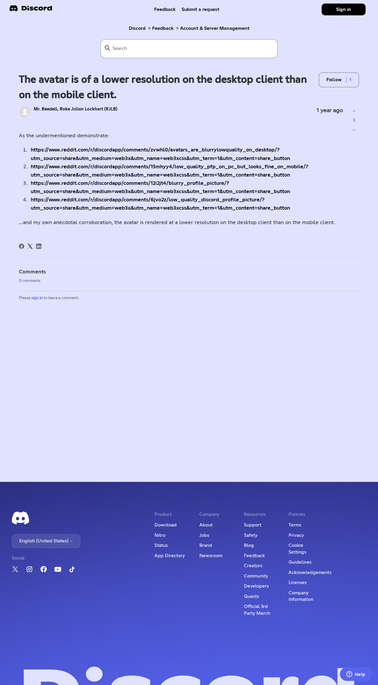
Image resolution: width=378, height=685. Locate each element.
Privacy (296, 535)
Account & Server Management (215, 28)
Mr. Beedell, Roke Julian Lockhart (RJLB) (75, 109)
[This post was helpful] (354, 111)
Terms (295, 525)
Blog (249, 545)
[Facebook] (21, 246)
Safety (251, 535)
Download (165, 525)
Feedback (165, 9)
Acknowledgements (310, 572)
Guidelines (300, 562)
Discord (137, 28)
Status (161, 545)
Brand (205, 545)
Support (252, 525)
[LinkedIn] (38, 246)
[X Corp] (30, 246)
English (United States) (44, 541)
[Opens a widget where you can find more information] (356, 674)
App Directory (169, 555)
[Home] (30, 10)
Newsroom (210, 555)
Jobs (204, 535)
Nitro (159, 535)
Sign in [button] (343, 9)
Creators (253, 565)
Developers (256, 586)
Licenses (298, 582)
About (206, 525)
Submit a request (200, 9)
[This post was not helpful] (354, 130)
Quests (251, 596)
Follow (334, 79)
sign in (37, 298)
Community (256, 576)
